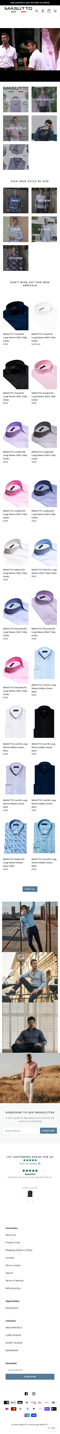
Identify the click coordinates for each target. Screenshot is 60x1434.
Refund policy (13, 1288)
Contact (10, 1257)
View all (30, 889)
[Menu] (55, 10)
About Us (11, 1235)
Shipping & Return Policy (19, 1250)
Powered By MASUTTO (38, 1425)
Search (9, 1273)
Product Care (13, 1242)
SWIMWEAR (12, 1350)
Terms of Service (14, 1280)
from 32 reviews (28, 1163)
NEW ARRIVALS (14, 1327)
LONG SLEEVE (13, 1335)
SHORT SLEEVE (14, 1342)
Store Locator (13, 1265)
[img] (30, 1160)
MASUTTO (23, 1425)
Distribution (12, 1308)
